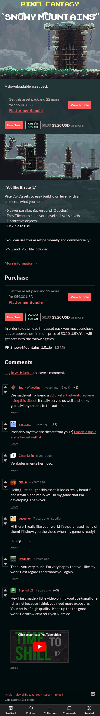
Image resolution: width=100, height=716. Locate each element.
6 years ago (44, 455)
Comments (69, 713)
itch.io (8, 694)
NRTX (23, 482)
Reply (14, 412)
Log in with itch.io (19, 372)
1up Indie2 (26, 590)
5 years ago (41, 424)
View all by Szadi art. (27, 694)
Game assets (12, 699)
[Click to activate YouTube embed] (39, 646)
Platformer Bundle (26, 110)
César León (26, 455)
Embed (58, 694)
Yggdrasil (25, 424)
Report (47, 694)
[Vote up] (5, 387)
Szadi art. (25, 559)
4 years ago (50, 387)
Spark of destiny (29, 387)
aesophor (25, 518)
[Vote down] (5, 392)
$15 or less (27, 699)
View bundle (80, 105)
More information (19, 263)
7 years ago (41, 518)
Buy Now (13, 125)
